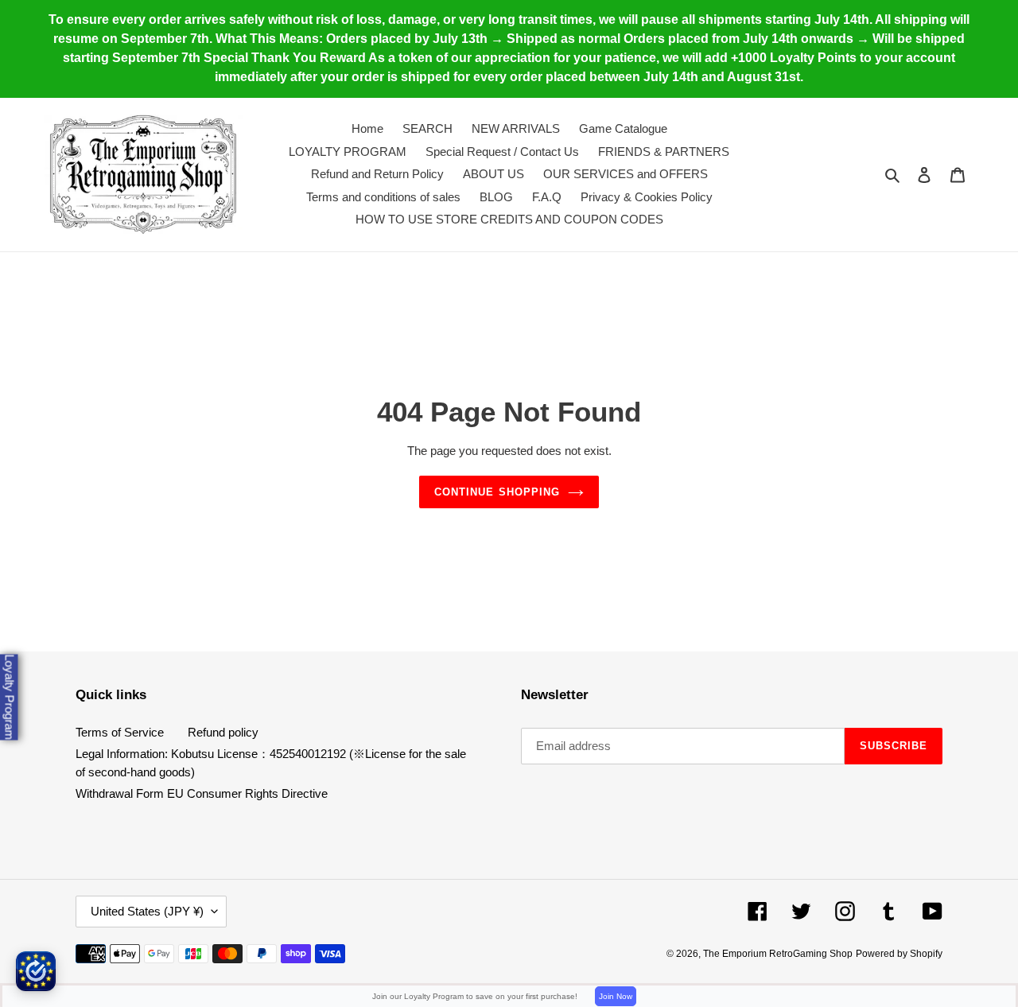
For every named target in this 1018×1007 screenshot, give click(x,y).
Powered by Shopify (899, 953)
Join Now (615, 996)
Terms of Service (120, 732)
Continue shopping (497, 492)
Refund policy (223, 732)
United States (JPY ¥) (147, 911)
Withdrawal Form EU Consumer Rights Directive (202, 793)
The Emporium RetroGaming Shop (778, 953)
